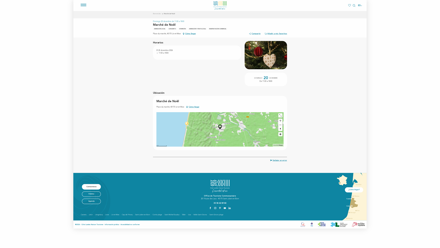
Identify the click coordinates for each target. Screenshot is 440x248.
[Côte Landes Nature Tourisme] (220, 5)
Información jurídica (112, 224)
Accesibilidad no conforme (130, 224)
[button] (354, 5)
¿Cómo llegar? (354, 190)
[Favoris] (349, 5)
